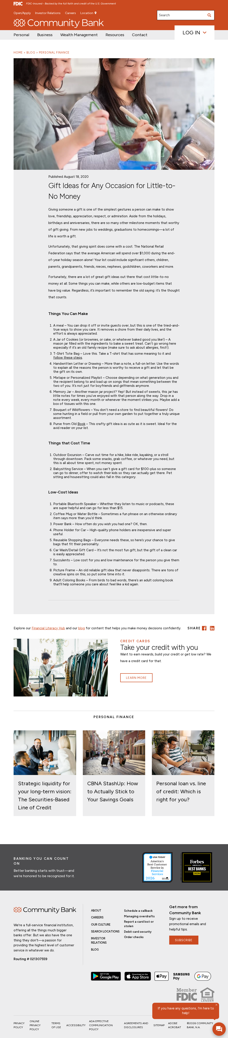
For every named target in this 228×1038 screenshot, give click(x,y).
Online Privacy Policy (35, 1025)
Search (164, 15)
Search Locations (105, 931)
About (96, 910)
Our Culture (100, 924)
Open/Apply (22, 13)
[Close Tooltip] (216, 1005)
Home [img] (45, 910)
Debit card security (138, 931)
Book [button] (81, 424)
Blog (30, 52)
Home (18, 52)
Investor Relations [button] (48, 13)
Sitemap (159, 1025)
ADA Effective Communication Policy (101, 1025)
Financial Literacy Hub (48, 628)
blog (81, 628)
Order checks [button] (134, 937)
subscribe (184, 940)
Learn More (136, 678)
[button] (79, 34)
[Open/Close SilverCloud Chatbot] (219, 1029)
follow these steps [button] (67, 358)
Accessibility (76, 1025)
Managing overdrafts (139, 916)
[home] (59, 23)
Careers (70, 13)
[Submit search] (209, 15)
